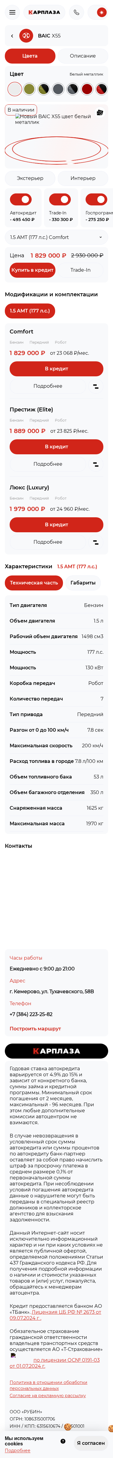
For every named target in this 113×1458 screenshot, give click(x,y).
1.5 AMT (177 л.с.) (30, 311)
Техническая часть (34, 583)
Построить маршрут (35, 1029)
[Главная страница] (44, 12)
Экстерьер (30, 178)
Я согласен (92, 1442)
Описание (83, 56)
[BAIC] (12, 36)
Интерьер (83, 178)
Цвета (30, 56)
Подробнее (17, 1450)
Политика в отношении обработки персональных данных (48, 1385)
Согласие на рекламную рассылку (48, 1395)
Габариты (83, 583)
